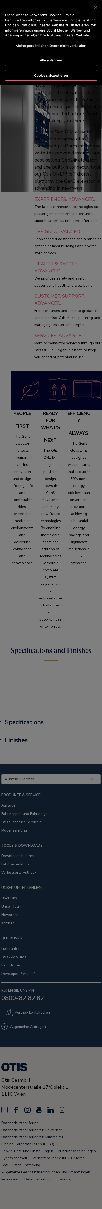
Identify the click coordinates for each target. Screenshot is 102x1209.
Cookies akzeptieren (51, 75)
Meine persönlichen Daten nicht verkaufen (51, 46)
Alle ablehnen (51, 60)
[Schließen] (95, 7)
